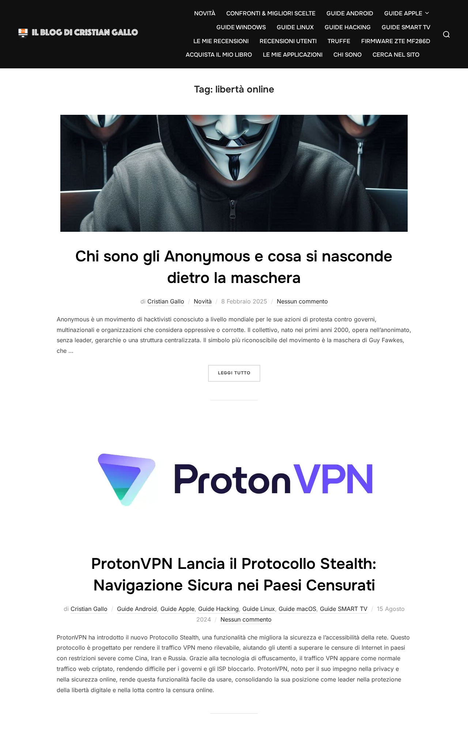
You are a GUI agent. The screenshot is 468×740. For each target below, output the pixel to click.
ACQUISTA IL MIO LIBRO (219, 54)
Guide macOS (297, 608)
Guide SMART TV (343, 608)
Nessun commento (302, 301)
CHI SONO (347, 54)
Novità (203, 301)
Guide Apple (178, 608)
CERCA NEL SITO (396, 54)
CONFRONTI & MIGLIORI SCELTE (271, 13)
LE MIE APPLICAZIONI (292, 54)
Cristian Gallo (165, 301)
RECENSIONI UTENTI (288, 41)
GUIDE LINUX (295, 27)
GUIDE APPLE (403, 13)
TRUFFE (339, 41)
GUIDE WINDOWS (241, 27)
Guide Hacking (218, 608)
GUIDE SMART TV (406, 27)
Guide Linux (258, 608)
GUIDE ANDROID (350, 13)
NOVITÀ (204, 13)
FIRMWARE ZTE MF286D (395, 41)
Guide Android (137, 608)
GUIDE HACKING (348, 27)
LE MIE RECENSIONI (221, 41)
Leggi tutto (239, 373)
